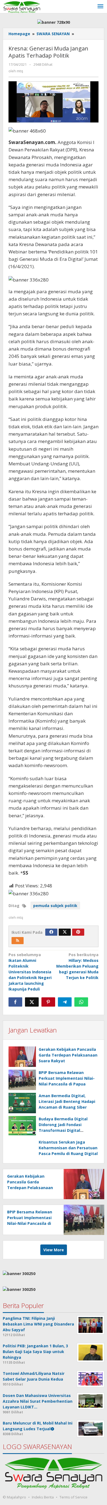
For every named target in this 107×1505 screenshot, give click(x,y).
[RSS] (18, 940)
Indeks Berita (43, 1497)
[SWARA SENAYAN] (22, 6)
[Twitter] (65, 932)
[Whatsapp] (81, 1002)
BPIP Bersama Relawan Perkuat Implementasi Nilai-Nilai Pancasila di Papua (67, 1078)
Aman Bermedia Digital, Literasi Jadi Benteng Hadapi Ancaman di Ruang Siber (67, 1101)
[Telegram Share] (65, 1002)
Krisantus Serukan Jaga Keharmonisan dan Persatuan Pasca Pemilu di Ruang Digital (68, 1147)
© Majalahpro (14, 1497)
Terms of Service (74, 1497)
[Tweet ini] (32, 1002)
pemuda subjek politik (55, 905)
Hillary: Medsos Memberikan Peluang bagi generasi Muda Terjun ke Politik (77, 966)
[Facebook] (51, 932)
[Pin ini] (48, 1002)
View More (53, 1249)
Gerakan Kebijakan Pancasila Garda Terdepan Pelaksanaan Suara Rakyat (68, 1055)
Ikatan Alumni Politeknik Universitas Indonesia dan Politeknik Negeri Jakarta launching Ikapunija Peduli (30, 972)
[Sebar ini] (15, 1002)
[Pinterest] (78, 932)
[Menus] (100, 6)
